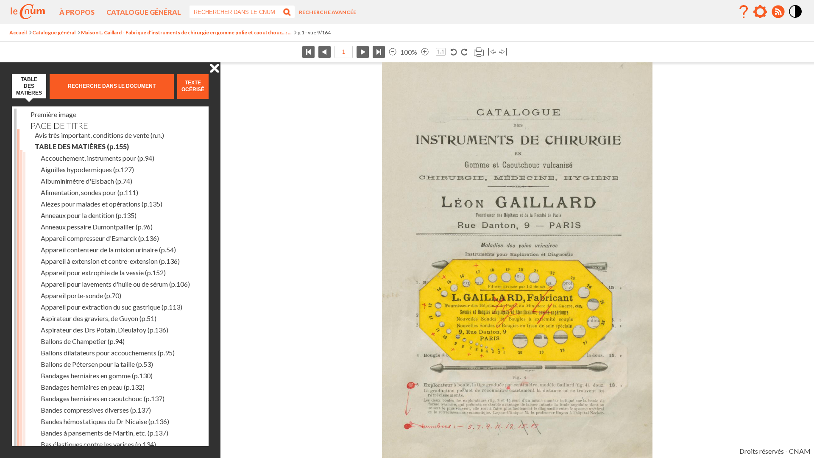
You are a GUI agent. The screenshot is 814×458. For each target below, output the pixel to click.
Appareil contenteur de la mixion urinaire (108, 250)
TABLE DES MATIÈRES (82, 146)
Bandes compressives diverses (96, 410)
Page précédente (324, 52)
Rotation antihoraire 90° (454, 52)
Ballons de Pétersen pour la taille (97, 364)
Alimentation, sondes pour (89, 192)
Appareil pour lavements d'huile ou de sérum (115, 284)
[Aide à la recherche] (743, 12)
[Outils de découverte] (760, 12)
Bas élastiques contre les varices (98, 444)
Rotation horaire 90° (464, 52)
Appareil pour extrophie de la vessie (103, 272)
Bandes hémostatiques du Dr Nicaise (105, 421)
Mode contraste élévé (796, 18)
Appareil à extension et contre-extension (110, 261)
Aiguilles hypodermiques (87, 169)
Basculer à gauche (492, 52)
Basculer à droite (503, 52)
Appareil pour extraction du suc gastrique (111, 307)
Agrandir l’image (425, 52)
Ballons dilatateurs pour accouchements (108, 353)
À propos (77, 12)
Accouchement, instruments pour (97, 158)
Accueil (18, 32)
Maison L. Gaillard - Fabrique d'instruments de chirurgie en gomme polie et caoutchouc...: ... (186, 32)
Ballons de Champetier (83, 341)
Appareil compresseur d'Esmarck (100, 238)
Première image (53, 114)
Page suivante (363, 52)
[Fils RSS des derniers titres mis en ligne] (778, 12)
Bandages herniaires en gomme (97, 375)
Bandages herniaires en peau (93, 387)
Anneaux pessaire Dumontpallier (97, 227)
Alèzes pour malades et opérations (101, 204)
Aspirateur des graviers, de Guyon (98, 318)
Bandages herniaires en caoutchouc (102, 398)
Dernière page (379, 52)
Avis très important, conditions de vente (99, 135)
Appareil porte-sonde (81, 295)
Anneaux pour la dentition (89, 215)
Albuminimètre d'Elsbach (86, 181)
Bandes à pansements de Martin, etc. (104, 433)
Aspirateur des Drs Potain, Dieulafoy (104, 330)
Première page (308, 52)
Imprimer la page (479, 52)
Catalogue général (143, 12)
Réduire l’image (392, 52)
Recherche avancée (327, 12)
